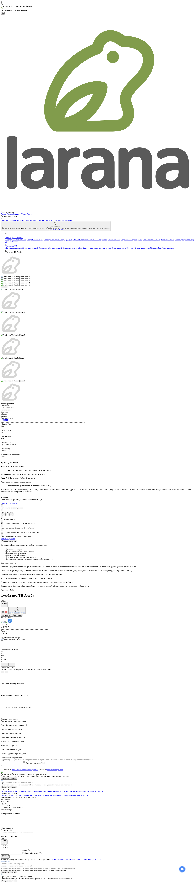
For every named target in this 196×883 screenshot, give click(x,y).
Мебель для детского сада (184, 240)
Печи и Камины (114, 240)
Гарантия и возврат (8, 220)
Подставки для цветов (102, 248)
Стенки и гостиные (142, 248)
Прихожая (36, 240)
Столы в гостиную (118, 248)
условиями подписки (54, 770)
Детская (8, 242)
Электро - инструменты (98, 240)
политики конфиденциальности (88, 859)
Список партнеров (95, 791)
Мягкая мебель (156, 248)
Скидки (10, 214)
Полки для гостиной (30, 248)
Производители (26, 791)
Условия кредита (23, 220)
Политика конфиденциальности (45, 791)
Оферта (85, 791)
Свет (46, 240)
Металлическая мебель (151, 240)
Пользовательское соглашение (70, 791)
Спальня (18, 240)
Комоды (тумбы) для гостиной (50, 248)
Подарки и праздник (129, 240)
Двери (139, 240)
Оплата (30, 214)
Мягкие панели (168, 248)
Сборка (24, 214)
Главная (4, 791)
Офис (24, 240)
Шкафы (76, 240)
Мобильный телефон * (31, 853)
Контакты (68, 220)
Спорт (29, 240)
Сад (41, 240)
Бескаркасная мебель (71, 248)
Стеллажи (130, 248)
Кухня (50, 240)
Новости (10, 791)
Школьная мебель (167, 240)
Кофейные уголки (86, 248)
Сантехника (84, 240)
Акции (4, 214)
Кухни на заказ (36, 220)
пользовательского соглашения (62, 859)
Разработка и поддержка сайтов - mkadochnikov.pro (18, 832)
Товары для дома (65, 240)
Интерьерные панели (13, 248)
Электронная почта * (34, 763)
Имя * (24, 851)
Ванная (56, 240)
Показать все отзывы (9, 541)
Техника (15, 242)
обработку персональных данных (25, 770)
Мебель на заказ (48, 220)
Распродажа (10, 240)
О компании (60, 220)
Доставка (17, 214)
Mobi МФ (4, 420)
